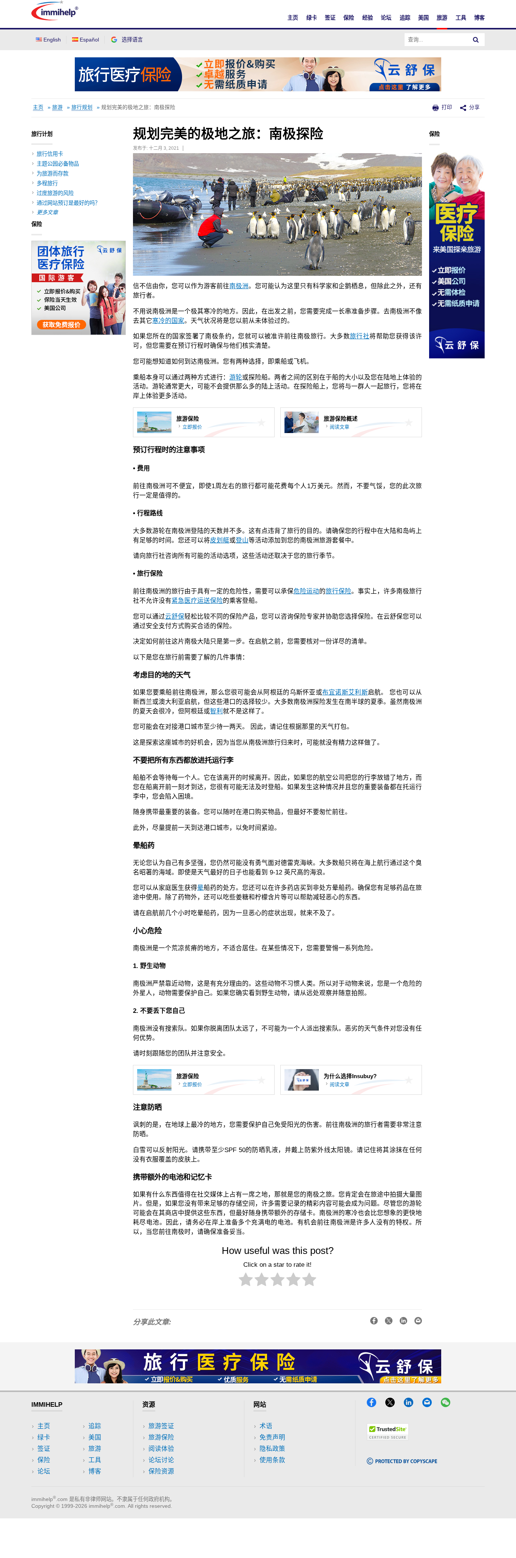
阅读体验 (161, 1448)
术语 (266, 1426)
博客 (479, 18)
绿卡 (311, 18)
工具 (461, 18)
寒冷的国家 (168, 320)
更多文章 (47, 212)
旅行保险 (338, 591)
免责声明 (272, 1437)
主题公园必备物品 (58, 164)
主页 (292, 18)
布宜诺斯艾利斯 (345, 692)
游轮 (235, 377)
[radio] (246, 1280)
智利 (216, 711)
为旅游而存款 (52, 174)
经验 (367, 18)
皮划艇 (219, 540)
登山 (242, 540)
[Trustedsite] (388, 1438)
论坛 (386, 18)
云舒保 (174, 616)
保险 (348, 18)
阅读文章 (339, 427)
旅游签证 (161, 1426)
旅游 (442, 18)
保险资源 (161, 1471)
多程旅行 (47, 183)
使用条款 (272, 1460)
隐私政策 (272, 1448)
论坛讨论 (161, 1460)
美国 (423, 18)
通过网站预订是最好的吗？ (68, 203)
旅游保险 (161, 1437)
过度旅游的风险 (55, 193)
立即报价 (192, 427)
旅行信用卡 (50, 154)
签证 (330, 18)
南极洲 (239, 286)
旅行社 (359, 336)
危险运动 (306, 591)
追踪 (405, 18)
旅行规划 (82, 107)
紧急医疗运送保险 (197, 600)
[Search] (476, 39)
